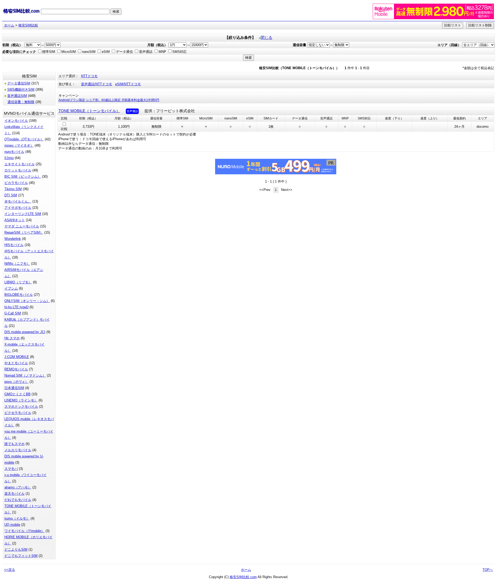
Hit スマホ (12, 338)
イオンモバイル (16, 121)
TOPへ (488, 570)
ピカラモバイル (16, 183)
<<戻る (9, 570)
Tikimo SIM (13, 189)
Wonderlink (12, 239)
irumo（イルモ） (17, 518)
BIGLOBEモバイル (18, 295)
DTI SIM (10, 195)
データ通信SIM (18, 83)
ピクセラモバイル (17, 413)
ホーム (9, 25)
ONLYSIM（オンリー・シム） (27, 301)
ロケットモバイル (17, 170)
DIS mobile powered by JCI (24, 332)
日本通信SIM (14, 388)
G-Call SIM (12, 313)
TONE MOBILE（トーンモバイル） (89, 111)
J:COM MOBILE (16, 357)
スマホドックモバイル (21, 406)
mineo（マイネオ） (19, 145)
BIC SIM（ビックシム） (22, 176)
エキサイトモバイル (19, 164)
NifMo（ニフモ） (17, 263)
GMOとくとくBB (17, 394)
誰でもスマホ (14, 444)
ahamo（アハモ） (17, 487)
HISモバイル (14, 245)
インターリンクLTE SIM (22, 214)
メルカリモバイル (17, 450)
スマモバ (11, 469)
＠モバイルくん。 (17, 201)
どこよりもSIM (15, 549)
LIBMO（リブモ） (18, 282)
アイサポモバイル (17, 208)
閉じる (266, 37)
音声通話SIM (17, 96)
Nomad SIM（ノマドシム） (25, 375)
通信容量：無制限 (21, 102)
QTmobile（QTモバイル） (24, 139)
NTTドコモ (89, 76)
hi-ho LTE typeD (16, 307)
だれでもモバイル (17, 500)
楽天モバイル (14, 493)
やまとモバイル (16, 363)
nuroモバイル (14, 152)
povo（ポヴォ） (16, 382)
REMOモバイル (16, 369)
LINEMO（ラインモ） (21, 400)
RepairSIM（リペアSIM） (23, 232)
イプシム (11, 288)
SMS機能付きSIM (20, 89)
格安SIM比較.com (243, 577)
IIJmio (9, 158)
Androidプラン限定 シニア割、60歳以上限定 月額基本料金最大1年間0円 (109, 100)
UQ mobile (12, 525)
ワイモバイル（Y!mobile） (24, 531)
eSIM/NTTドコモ (128, 84)
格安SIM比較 (28, 25)
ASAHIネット (14, 220)
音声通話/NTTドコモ (96, 84)
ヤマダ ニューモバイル (21, 226)
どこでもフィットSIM (21, 556)
